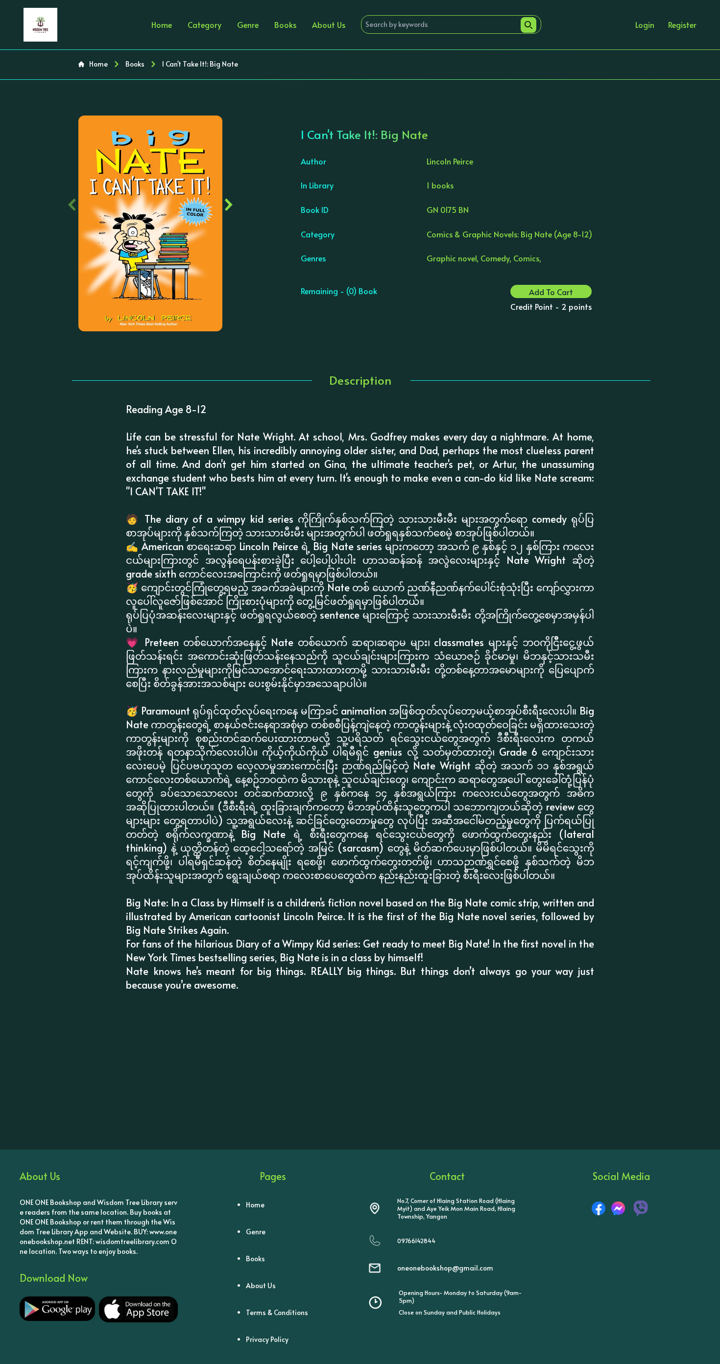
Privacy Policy (267, 1339)
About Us (328, 24)
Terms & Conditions (277, 1312)
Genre (248, 24)
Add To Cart (551, 291)
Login (644, 24)
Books (285, 24)
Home (161, 24)
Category (204, 24)
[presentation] (72, 202)
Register (682, 24)
